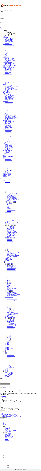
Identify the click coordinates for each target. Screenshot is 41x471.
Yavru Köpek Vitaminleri (9, 59)
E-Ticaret (18, 469)
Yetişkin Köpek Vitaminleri (9, 58)
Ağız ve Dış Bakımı (8, 68)
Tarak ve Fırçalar (7, 71)
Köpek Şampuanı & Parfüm (11, 231)
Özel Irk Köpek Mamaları (9, 42)
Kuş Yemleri (5, 155)
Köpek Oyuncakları (6, 84)
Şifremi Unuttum (9, 386)
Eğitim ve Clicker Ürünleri (9, 82)
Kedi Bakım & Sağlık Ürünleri (8, 136)
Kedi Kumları (5, 124)
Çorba (6, 111)
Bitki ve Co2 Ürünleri (6, 175)
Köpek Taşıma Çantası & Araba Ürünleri (9, 65)
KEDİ (4, 93)
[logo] (11, 9)
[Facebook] (5, 422)
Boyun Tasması (7, 75)
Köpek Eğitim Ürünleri (6, 78)
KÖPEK (4, 36)
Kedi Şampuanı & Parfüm (11, 324)
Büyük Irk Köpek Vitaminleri (10, 60)
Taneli (6, 53)
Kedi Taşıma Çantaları (6, 123)
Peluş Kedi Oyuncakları (9, 147)
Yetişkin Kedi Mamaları (9, 102)
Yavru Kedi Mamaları (8, 103)
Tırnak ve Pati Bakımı (8, 70)
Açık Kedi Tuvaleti (8, 131)
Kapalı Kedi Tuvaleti (8, 130)
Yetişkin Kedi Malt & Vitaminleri (10, 115)
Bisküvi (6, 55)
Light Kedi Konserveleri (9, 99)
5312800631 (13, 446)
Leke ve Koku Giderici (11, 327)
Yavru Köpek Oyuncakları (9, 88)
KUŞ (3, 154)
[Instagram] (5, 421)
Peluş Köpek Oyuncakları (9, 87)
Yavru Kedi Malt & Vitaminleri (10, 116)
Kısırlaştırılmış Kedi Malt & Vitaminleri (11, 117)
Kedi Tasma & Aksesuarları (7, 150)
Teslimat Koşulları (8, 433)
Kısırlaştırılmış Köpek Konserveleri (13, 199)
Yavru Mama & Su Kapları (9, 64)
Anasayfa (6, 439)
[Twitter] (4, 423)
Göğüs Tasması (7, 151)
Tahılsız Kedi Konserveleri (9, 98)
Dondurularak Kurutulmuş (11, 210)
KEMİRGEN (5, 157)
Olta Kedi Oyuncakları (8, 144)
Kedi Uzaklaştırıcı (10, 326)
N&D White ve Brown (6, 92)
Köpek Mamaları (5, 37)
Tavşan (4, 167)
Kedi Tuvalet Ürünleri (6, 129)
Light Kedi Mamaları (10, 277)
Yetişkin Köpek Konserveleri (9, 45)
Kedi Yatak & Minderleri (7, 135)
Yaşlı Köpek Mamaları (10, 188)
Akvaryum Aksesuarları (7, 173)
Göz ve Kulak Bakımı (8, 69)
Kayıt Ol (5, 387)
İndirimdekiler (7, 441)
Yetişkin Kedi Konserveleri (9, 95)
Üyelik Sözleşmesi (8, 434)
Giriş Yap (2, 387)
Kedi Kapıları (5, 153)
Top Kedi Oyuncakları (8, 145)
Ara (11, 10)
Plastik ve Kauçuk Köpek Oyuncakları (11, 86)
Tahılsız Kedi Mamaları (11, 276)
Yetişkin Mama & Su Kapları (9, 63)
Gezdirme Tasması (10, 241)
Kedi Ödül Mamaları (6, 107)
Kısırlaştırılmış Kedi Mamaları (12, 275)
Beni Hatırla (4, 386)
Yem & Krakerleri (8, 159)
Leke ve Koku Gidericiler (11, 234)
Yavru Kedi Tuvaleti (8, 132)
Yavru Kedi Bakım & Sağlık (11, 325)
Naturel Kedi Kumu (8, 125)
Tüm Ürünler (7, 43)
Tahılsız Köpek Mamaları (9, 41)
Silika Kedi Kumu (8, 126)
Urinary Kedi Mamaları (11, 279)
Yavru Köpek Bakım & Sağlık (12, 232)
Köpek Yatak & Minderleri (7, 66)
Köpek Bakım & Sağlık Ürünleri (8, 67)
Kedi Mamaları (5, 101)
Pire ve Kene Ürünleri (10, 235)
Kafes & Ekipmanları (8, 160)
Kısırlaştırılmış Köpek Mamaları (12, 189)
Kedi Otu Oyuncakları (8, 148)
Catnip (6, 112)
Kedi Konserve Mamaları (7, 94)
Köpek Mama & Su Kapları (7, 62)
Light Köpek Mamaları (8, 40)
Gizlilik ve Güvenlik (8, 437)
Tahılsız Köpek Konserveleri (9, 48)
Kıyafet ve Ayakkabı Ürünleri (10, 80)
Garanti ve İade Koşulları (9, 436)
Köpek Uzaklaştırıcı (10, 233)
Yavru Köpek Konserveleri (9, 46)
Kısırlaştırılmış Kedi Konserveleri (10, 97)
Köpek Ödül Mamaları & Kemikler (8, 50)
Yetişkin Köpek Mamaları (9, 38)
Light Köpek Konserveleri (11, 195)
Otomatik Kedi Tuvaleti (11, 314)
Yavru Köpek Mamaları (9, 39)
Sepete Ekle (3, 410)
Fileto (6, 54)
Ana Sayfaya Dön (3, 396)
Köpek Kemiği (7, 51)
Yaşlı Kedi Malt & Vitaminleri (10, 118)
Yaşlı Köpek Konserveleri (11, 196)
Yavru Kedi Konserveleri (9, 96)
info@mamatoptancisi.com (12, 447)
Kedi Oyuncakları (6, 143)
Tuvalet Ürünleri (7, 79)
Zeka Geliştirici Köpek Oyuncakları (11, 89)
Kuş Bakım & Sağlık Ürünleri (8, 156)
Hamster (4, 158)
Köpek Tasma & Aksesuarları (7, 74)
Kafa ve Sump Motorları (7, 174)
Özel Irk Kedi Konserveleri (11, 270)
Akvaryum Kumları (6, 176)
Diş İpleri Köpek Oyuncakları (12, 256)
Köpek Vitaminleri (6, 57)
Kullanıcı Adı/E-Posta (4, 381)
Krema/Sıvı (7, 110)
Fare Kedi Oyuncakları (8, 146)
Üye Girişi (4, 380)
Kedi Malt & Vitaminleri (7, 114)
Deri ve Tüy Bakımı (8, 72)
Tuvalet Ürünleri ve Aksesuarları (12, 313)
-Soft (16, 469)
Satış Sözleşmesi (7, 435)
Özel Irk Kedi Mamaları (11, 278)
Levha (6, 81)
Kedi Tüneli (9, 336)
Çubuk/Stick (7, 52)
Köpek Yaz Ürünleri (6, 91)
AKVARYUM (5, 172)
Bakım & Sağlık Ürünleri (9, 161)
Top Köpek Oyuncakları (9, 85)
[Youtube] (4, 424)
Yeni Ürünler (7, 440)
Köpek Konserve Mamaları (7, 44)
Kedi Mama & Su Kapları (7, 120)
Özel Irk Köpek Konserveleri (12, 198)
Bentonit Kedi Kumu (8, 127)
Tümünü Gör (9, 190)
